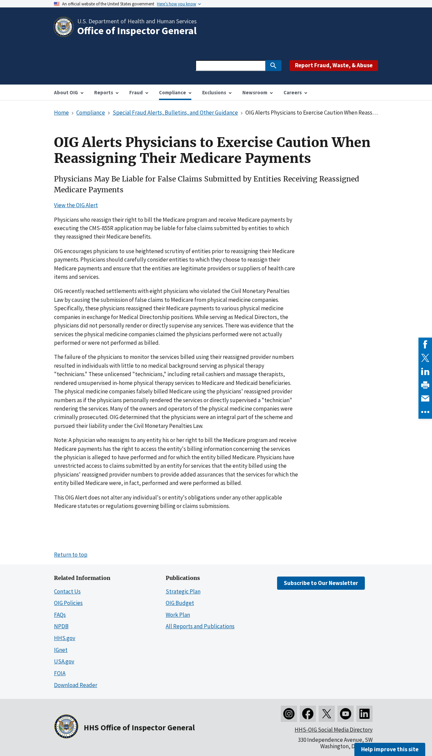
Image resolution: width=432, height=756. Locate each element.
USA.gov (64, 661)
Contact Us (67, 591)
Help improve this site (389, 749)
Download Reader (75, 685)
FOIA (59, 673)
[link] (425, 344)
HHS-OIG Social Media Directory (334, 729)
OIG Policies (68, 603)
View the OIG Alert (76, 205)
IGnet (61, 650)
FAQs (60, 614)
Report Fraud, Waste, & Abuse (334, 65)
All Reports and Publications (200, 626)
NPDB (61, 626)
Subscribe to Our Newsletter (321, 583)
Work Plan (178, 614)
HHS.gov (64, 638)
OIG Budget (180, 603)
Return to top (70, 554)
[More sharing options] (425, 412)
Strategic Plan (183, 591)
